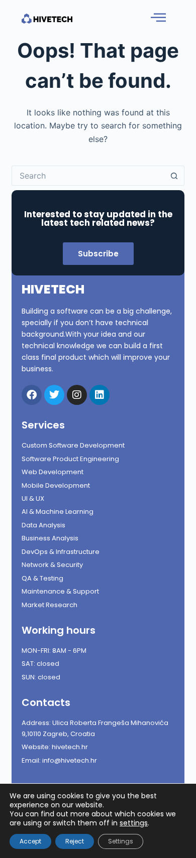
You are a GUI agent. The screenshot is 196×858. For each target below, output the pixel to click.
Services (43, 425)
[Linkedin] (99, 395)
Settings (120, 841)
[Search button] (174, 176)
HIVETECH (53, 289)
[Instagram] (77, 395)
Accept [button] (30, 841)
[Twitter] (54, 395)
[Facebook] (32, 395)
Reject (74, 841)
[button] (158, 18)
